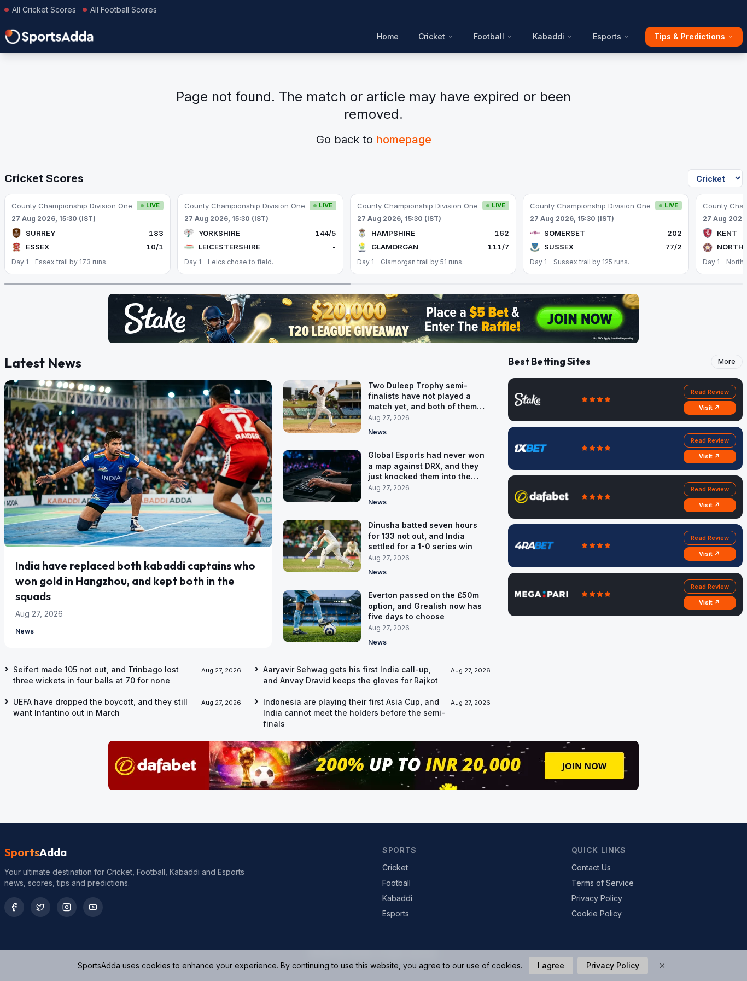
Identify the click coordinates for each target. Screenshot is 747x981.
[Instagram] (67, 907)
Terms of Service (602, 882)
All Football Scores (123, 9)
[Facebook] (14, 907)
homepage (403, 139)
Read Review (710, 392)
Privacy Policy (596, 898)
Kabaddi (548, 36)
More (727, 361)
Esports (607, 36)
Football (489, 36)
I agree (551, 965)
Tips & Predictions (689, 36)
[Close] (662, 965)
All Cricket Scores (44, 9)
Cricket (431, 36)
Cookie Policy (596, 913)
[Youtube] (93, 907)
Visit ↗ (709, 407)
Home (388, 36)
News (24, 631)
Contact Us (591, 867)
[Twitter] (40, 907)
